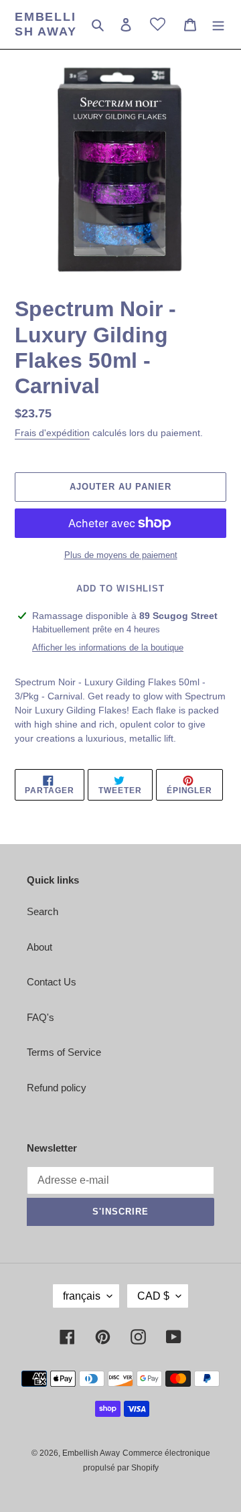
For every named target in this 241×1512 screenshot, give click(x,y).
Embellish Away (46, 24)
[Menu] (218, 24)
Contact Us (51, 981)
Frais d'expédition (52, 432)
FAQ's (40, 1017)
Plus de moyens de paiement (120, 555)
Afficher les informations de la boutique (107, 647)
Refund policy (56, 1087)
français (81, 1296)
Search (42, 911)
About (39, 947)
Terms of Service (64, 1052)
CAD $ (153, 1296)
